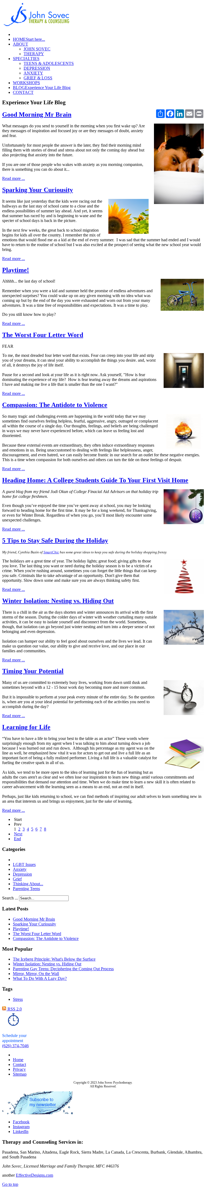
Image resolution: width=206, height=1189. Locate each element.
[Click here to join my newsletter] (37, 1112)
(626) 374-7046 (15, 1045)
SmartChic (51, 552)
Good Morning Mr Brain (36, 114)
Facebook (21, 1122)
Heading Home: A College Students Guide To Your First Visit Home (95, 480)
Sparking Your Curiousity (37, 189)
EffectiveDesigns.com (34, 1175)
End (17, 838)
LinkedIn (20, 1131)
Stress (18, 999)
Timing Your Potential (33, 671)
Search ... (10, 898)
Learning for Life (26, 727)
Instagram (21, 1126)
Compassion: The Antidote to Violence (54, 404)
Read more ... (13, 178)
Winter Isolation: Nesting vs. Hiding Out (58, 600)
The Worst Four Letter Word (42, 334)
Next (18, 834)
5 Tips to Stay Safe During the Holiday (55, 540)
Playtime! (15, 269)
